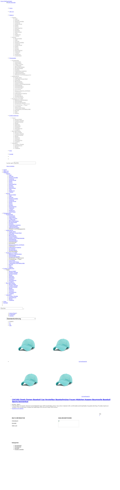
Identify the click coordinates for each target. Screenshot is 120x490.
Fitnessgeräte (7, 213)
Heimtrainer (12, 217)
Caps (10, 175)
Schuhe (11, 176)
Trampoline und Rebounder (17, 263)
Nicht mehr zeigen (26, 487)
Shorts (10, 183)
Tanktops (11, 208)
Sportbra (11, 187)
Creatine (11, 281)
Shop (4, 301)
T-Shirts (11, 192)
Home (5, 169)
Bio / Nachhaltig (10, 283)
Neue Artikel (12, 194)
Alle (10, 325)
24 (10, 324)
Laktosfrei (9, 295)
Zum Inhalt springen (6, 1)
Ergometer (12, 215)
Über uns (6, 171)
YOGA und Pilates (14, 262)
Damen (8, 173)
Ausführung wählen (17, 408)
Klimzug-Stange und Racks (16, 244)
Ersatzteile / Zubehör (15, 225)
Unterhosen (12, 212)
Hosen (10, 181)
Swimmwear (12, 188)
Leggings (11, 179)
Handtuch (12, 190)
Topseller (11, 300)
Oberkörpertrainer (14, 227)
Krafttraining (9, 230)
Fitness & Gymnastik (11, 252)
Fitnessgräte (9, 214)
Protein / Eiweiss (13, 272)
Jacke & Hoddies (13, 198)
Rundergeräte (13, 222)
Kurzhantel (12, 248)
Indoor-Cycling (13, 218)
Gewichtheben (13, 237)
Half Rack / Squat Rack (15, 233)
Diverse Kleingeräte (14, 256)
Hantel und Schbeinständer (16, 238)
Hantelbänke (12, 239)
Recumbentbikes (14, 221)
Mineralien (12, 277)
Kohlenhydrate (13, 273)
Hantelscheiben (13, 241)
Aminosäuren (12, 280)
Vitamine (11, 276)
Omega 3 (11, 279)
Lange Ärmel (12, 180)
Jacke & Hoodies (13, 177)
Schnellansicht (83, 361)
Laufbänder (12, 219)
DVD (10, 266)
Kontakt (5, 302)
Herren (8, 193)
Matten (11, 267)
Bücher (11, 264)
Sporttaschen (12, 184)
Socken (11, 185)
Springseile (12, 260)
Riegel (10, 275)
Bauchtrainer (12, 235)
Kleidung (5, 172)
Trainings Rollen (13, 226)
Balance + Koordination (15, 254)
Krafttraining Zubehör (15, 247)
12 (9, 322)
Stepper (11, 223)
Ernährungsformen (8, 268)
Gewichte (11, 234)
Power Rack (12, 231)
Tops (10, 189)
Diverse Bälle (12, 255)
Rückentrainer (13, 250)
